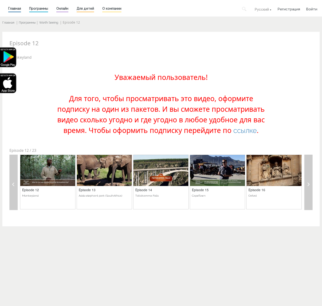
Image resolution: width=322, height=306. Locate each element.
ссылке (245, 130)
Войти (311, 8)
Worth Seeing (48, 22)
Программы (38, 8)
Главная (14, 8)
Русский (262, 9)
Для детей (85, 8)
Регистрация (288, 8)
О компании (111, 8)
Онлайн (62, 8)
